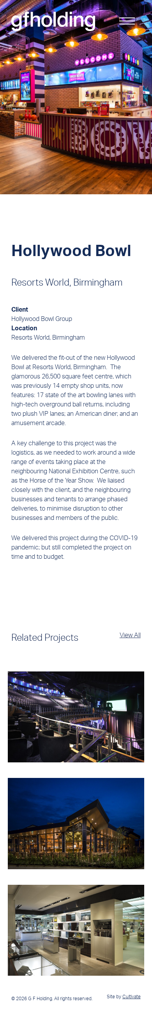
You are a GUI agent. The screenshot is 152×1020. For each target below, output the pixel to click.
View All (130, 635)
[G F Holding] (53, 21)
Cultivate (131, 996)
